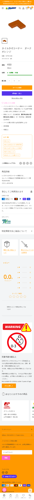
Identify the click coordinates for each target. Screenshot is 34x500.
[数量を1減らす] (9, 81)
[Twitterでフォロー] (6, 472)
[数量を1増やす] (19, 81)
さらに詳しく (9, 386)
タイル (6, 141)
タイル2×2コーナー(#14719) (13, 144)
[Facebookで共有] (20, 163)
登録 (6, 458)
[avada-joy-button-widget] (4, 490)
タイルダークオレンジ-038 (12, 148)
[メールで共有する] (31, 163)
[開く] (20, 8)
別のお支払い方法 (17, 98)
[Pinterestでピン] (24, 163)
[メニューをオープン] (3, 8)
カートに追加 (17, 87)
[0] (31, 8)
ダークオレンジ (9, 151)
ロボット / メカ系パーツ (11, 155)
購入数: (4, 81)
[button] (24, 267)
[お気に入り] (27, 8)
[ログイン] (23, 8)
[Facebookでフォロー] (3, 472)
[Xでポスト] (27, 163)
